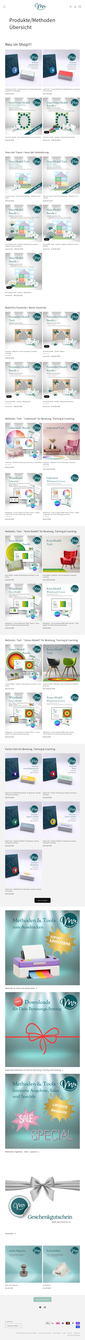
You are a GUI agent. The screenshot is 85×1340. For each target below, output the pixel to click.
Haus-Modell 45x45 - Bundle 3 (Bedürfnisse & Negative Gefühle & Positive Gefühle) (21, 245)
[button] (4, 6)
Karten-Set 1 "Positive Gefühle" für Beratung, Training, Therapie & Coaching (59, 842)
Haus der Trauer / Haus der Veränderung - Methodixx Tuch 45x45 (23, 197)
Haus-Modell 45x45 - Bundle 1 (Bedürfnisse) (18, 292)
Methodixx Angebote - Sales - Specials (21, 1151)
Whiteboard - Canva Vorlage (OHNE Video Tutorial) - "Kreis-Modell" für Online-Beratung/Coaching (61, 624)
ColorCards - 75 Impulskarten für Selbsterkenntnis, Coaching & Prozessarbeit (61, 90)
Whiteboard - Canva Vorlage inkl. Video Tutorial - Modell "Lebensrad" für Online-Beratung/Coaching (22, 513)
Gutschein (9, 1233)
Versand (69, 1333)
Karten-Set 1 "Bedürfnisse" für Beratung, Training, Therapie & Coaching (23, 890)
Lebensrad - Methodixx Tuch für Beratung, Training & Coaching (59, 463)
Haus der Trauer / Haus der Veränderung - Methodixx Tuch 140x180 (60, 197)
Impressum (77, 1333)
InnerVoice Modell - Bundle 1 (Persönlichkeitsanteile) (59, 137)
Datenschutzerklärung (45, 1333)
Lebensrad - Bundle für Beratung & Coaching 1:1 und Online (23, 462)
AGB (64, 1333)
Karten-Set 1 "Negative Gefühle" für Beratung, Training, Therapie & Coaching (22, 842)
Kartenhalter (46, 1285)
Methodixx (23, 1333)
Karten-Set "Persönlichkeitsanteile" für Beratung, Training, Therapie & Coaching (23, 794)
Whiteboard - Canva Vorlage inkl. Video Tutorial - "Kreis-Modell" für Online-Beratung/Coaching (22, 624)
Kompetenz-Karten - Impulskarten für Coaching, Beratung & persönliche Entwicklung (23, 90)
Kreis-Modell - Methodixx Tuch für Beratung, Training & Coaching (59, 576)
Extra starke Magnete (11, 1285)
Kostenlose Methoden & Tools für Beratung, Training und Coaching (33, 1070)
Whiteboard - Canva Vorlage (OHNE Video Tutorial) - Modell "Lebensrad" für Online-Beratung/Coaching (61, 513)
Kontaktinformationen (74, 1335)
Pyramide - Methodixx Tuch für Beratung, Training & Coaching (21, 352)
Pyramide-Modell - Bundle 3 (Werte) (53, 351)
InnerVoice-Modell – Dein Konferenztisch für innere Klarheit (23, 137)
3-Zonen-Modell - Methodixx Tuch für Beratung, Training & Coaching (60, 685)
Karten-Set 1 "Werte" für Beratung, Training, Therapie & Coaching (60, 794)
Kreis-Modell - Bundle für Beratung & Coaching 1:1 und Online (22, 576)
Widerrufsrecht (57, 1333)
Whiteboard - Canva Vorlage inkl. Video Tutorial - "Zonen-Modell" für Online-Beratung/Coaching (22, 733)
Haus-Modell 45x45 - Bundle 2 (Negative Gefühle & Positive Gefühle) (60, 245)
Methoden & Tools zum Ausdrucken (20, 988)
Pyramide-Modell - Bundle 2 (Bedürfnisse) (17, 401)
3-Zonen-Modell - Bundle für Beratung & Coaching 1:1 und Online (23, 685)
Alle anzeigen (42, 900)
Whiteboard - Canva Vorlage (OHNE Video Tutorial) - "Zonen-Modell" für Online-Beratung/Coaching (59, 733)
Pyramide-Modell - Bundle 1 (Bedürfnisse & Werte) (58, 401)
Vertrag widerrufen (42, 1299)
